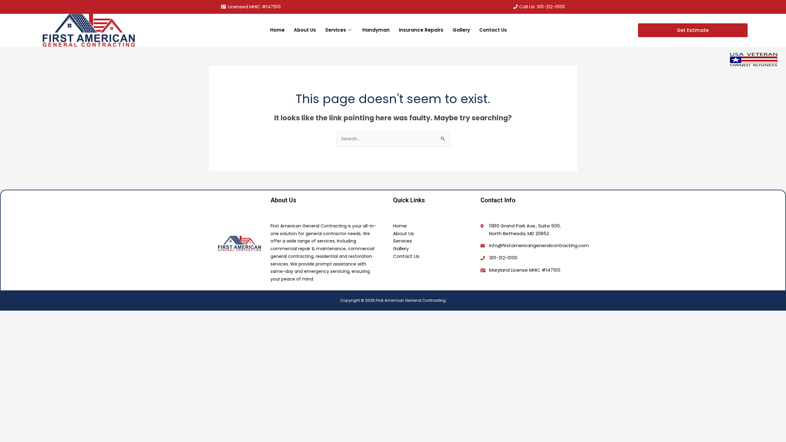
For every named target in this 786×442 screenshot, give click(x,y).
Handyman (376, 30)
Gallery (461, 30)
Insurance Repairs (421, 30)
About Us (305, 30)
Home (277, 30)
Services (335, 30)
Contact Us (493, 30)
